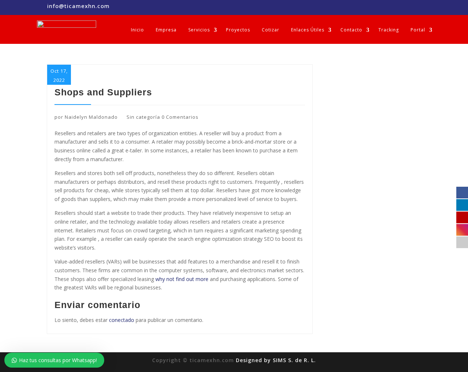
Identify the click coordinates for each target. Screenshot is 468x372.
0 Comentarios (180, 117)
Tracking (388, 30)
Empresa (166, 30)
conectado (121, 319)
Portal (418, 30)
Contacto (351, 30)
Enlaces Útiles (307, 30)
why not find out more (181, 279)
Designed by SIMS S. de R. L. (276, 360)
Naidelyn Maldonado (91, 117)
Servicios (199, 30)
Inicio (137, 30)
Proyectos (238, 30)
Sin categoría (143, 117)
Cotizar (270, 30)
